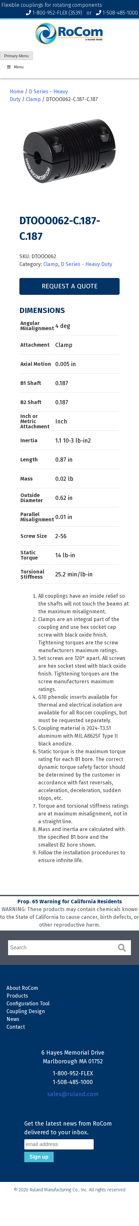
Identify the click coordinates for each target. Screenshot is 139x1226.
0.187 (61, 383)
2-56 (61, 536)
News (12, 1019)
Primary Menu (16, 56)
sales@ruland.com (73, 1094)
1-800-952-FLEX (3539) (57, 13)
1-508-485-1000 (120, 13)
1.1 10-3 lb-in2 (73, 440)
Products (17, 996)
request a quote (70, 286)
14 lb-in (65, 555)
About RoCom (22, 988)
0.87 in (64, 459)
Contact (15, 1027)
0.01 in (63, 517)
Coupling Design (25, 1011)
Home (17, 91)
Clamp (33, 99)
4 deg (62, 326)
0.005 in (65, 364)
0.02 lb (64, 478)
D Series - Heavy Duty (86, 264)
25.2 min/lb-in (74, 574)
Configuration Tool (27, 1003)
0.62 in (64, 498)
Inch (61, 421)
